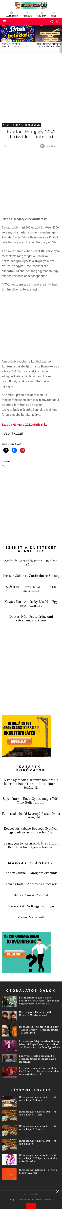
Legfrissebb (12, 15)
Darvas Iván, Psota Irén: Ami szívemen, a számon (31, 618)
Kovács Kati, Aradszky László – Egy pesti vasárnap (31, 603)
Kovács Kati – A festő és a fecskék (31, 884)
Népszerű (27, 15)
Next (60, 39)
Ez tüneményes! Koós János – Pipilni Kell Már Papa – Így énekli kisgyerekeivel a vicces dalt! (39, 1000)
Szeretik (41, 15)
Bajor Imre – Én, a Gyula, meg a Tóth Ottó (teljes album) (31, 800)
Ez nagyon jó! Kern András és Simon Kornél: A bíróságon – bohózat (31, 845)
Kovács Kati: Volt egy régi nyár (31, 906)
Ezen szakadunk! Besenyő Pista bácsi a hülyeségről (31, 815)
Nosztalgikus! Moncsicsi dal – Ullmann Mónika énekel (36, 1014)
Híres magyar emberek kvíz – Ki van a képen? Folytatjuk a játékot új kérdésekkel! (38, 1158)
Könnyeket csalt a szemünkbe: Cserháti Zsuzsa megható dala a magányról (37, 1058)
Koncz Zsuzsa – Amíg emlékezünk (31, 873)
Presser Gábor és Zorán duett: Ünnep (31, 576)
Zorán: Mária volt (31, 917)
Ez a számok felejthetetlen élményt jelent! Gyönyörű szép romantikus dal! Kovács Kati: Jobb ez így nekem (39, 1044)
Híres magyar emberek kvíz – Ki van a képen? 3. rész (37, 1113)
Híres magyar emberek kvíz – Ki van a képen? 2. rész (37, 1128)
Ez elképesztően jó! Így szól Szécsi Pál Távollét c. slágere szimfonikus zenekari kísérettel (39, 1071)
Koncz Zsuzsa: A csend (31, 895)
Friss (53, 15)
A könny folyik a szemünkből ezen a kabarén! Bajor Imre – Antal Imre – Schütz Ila (31, 783)
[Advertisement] (31, 85)
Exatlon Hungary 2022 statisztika (24, 424)
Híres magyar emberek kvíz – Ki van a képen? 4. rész (37, 1099)
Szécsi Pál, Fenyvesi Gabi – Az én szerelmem (31, 589)
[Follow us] (51, 21)
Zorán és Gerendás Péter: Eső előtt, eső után (31, 563)
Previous (1, 39)
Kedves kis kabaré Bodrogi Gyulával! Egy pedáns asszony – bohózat (31, 830)
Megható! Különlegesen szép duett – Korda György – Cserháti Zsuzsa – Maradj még (39, 1029)
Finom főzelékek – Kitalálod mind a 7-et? (14, 45)
